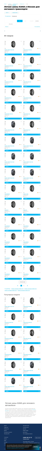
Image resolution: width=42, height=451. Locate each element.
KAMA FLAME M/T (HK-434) (28, 370)
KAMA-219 (6, 210)
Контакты (5, 442)
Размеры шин (6, 428)
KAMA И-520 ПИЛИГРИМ (27, 258)
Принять (35, 446)
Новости (5, 438)
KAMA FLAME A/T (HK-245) (9, 49)
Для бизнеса (25, 432)
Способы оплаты (26, 427)
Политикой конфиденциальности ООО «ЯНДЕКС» (15, 448)
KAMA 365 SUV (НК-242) (27, 49)
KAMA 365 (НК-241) (8, 354)
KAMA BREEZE (7, 226)
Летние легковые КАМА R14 (30, 288)
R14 (34, 409)
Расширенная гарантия (8, 432)
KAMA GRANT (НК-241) (27, 354)
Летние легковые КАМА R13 (17, 288)
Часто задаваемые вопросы (27, 433)
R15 (5, 410)
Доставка (24, 428)
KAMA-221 (25, 210)
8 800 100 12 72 (27, 437)
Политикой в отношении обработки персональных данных (17, 447)
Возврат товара (25, 430)
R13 (33, 409)
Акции (5, 440)
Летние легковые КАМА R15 (11, 290)
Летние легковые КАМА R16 (24, 290)
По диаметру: (7, 288)
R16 (8, 410)
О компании (6, 437)
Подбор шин (6, 427)
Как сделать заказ (26, 425)
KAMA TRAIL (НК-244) (27, 81)
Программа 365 (6, 433)
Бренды (5, 430)
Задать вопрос (38, 437)
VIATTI (7, 12)
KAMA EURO (14, 12)
